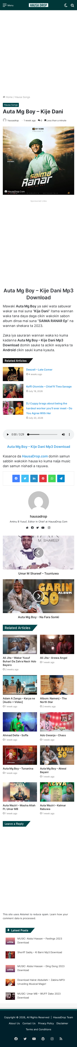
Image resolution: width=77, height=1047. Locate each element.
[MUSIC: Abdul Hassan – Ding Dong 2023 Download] (10, 969)
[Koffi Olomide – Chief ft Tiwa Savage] (13, 391)
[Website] (28, 527)
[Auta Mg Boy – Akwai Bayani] (57, 755)
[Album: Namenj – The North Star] (57, 684)
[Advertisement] (38, 52)
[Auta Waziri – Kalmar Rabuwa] (57, 792)
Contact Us (29, 1023)
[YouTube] (43, 527)
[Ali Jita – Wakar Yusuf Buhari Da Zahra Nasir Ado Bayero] (20, 644)
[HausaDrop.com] (38, 5)
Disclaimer (62, 1023)
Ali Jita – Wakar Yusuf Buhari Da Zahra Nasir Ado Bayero (19, 661)
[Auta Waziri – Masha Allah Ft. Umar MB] (20, 792)
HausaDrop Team (63, 1017)
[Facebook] (16, 478)
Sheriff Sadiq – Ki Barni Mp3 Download (39, 952)
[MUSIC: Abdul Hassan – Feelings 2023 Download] (10, 942)
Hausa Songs (22, 97)
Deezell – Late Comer (39, 369)
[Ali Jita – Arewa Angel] (57, 644)
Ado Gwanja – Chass (53, 735)
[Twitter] (25, 478)
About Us (14, 1023)
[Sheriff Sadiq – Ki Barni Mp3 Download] (10, 955)
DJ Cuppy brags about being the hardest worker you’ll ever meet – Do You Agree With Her (49, 408)
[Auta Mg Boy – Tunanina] (20, 755)
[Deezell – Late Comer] (13, 374)
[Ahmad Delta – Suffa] (20, 722)
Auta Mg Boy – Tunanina (18, 768)
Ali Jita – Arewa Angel (53, 657)
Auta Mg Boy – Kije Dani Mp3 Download (38, 447)
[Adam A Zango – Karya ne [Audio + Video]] (20, 684)
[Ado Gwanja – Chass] (57, 722)
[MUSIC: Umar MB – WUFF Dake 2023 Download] (10, 997)
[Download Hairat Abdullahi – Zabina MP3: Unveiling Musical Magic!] (10, 983)
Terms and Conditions (38, 1029)
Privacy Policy (46, 1023)
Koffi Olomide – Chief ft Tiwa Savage (49, 386)
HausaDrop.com (35, 456)
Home (9, 97)
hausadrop (38, 516)
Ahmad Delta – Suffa (15, 735)
